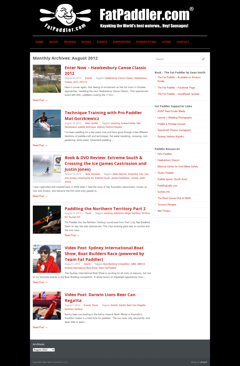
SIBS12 (141, 263)
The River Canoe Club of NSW (174, 198)
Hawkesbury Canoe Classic (119, 77)
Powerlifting (146, 42)
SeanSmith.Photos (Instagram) (174, 130)
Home (40, 42)
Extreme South (102, 177)
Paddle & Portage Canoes (172, 124)
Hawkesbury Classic (169, 160)
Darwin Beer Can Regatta (132, 305)
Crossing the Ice (85, 177)
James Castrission (120, 177)
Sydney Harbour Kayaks (109, 126)
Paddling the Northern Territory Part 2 (105, 208)
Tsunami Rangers (167, 204)
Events (102, 42)
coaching (115, 123)
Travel (88, 213)
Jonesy (134, 177)
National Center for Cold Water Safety (178, 166)
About (53, 42)
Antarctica (133, 173)
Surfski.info (164, 191)
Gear (87, 123)
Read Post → (40, 100)
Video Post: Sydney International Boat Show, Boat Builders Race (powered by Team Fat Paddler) (104, 253)
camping (108, 213)
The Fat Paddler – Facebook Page (176, 87)
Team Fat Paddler (107, 267)
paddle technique (87, 126)
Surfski (94, 123)
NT (66, 217)
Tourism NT (74, 217)
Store (166, 42)
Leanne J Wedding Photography (175, 117)
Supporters (121, 42)
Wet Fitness (164, 211)
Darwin (114, 305)
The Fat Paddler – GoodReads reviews (179, 94)
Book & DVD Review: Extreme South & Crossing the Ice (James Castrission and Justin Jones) (105, 163)
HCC (75, 81)
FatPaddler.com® (59, 362)
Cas (141, 173)
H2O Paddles (165, 154)
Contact (183, 42)
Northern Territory (140, 213)
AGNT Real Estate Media (171, 111)
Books (86, 42)
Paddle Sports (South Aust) (172, 179)
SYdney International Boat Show (81, 267)
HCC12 (83, 81)
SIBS (133, 263)
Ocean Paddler (166, 172)
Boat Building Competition (116, 263)
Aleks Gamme (119, 173)
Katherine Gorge (122, 213)
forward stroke (128, 123)
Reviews (70, 42)
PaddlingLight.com (168, 185)
